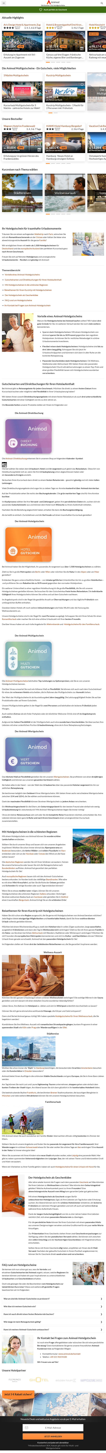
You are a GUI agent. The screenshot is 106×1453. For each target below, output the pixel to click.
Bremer (54, 1092)
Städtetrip (38, 234)
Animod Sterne (17, 27)
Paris (50, 234)
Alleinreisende (53, 624)
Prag (34, 1027)
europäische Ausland (30, 248)
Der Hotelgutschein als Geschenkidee (21, 295)
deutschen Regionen (14, 862)
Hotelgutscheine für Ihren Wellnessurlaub (73, 1016)
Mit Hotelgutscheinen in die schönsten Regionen (26, 285)
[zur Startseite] (53, 2)
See (79, 1147)
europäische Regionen (17, 876)
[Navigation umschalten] (4, 3)
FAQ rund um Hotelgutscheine (18, 300)
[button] (39, 33)
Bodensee (6, 850)
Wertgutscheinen (61, 776)
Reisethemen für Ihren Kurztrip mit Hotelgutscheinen (28, 290)
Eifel (65, 1027)
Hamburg (40, 1068)
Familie (42, 240)
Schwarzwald (32, 1147)
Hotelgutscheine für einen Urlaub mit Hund (74, 1166)
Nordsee (30, 853)
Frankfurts (31, 1092)
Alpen (83, 572)
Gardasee (38, 897)
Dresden (28, 1071)
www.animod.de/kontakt (69, 1354)
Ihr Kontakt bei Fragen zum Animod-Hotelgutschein (27, 305)
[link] (53, 9)
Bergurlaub (24, 900)
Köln (24, 1027)
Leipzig (75, 1155)
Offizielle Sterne (59, 27)
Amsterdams (87, 1068)
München (6, 1095)
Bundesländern (9, 868)
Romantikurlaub (9, 619)
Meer (96, 572)
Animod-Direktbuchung (16, 458)
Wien (47, 572)
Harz (63, 850)
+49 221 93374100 (58, 1357)
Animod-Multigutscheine (16, 681)
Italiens (43, 894)
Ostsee (39, 237)
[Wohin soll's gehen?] (102, 3)
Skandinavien (52, 879)
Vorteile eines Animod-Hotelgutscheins (22, 274)
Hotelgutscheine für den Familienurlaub (81, 624)
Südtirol (64, 897)
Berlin (37, 572)
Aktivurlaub (37, 933)
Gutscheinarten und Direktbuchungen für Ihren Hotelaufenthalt (33, 279)
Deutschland (7, 248)
